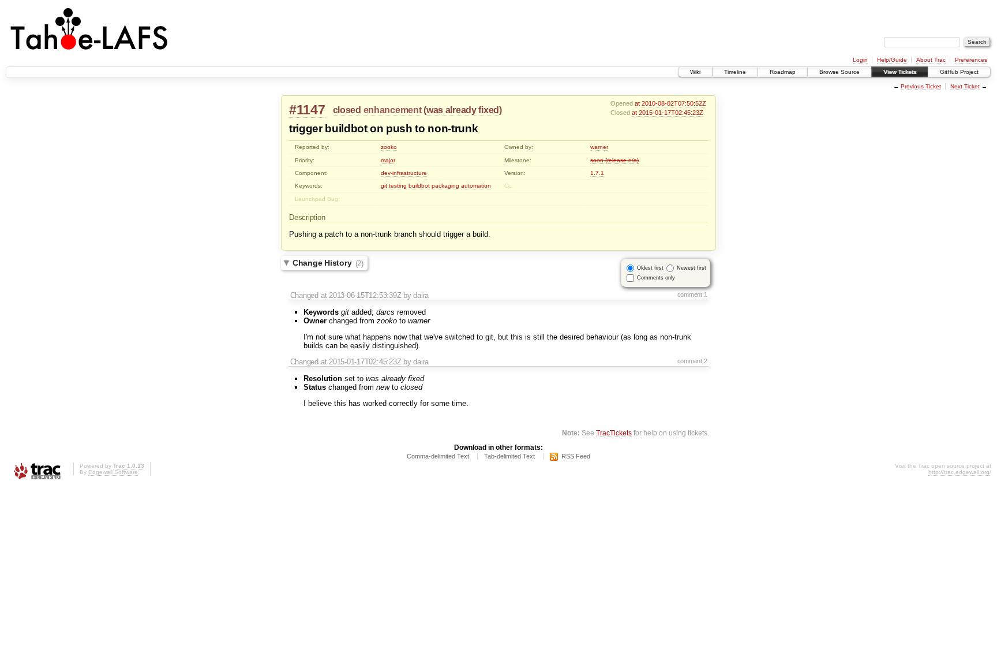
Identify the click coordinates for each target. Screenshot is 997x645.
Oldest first (650, 268)
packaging (445, 185)
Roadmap (783, 72)
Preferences (971, 60)
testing (398, 185)
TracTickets (614, 433)
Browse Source (839, 72)
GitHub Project (959, 72)
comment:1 (692, 294)
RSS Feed (575, 456)
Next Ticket (965, 86)
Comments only (656, 278)
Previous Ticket (921, 86)
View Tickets (899, 72)
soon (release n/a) (614, 160)
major (388, 160)
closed (347, 110)
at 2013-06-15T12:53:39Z (361, 295)
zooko (389, 147)
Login (860, 60)
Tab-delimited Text (509, 456)
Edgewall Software (113, 472)
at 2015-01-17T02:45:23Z (667, 112)
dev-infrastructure (404, 173)
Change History (328, 263)
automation (476, 185)
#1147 (307, 109)
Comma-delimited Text (438, 456)
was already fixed (462, 110)
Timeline (735, 72)
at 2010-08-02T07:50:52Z (670, 103)
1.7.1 (597, 173)
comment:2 (692, 360)
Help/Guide (892, 60)
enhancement (392, 110)
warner (599, 147)
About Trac (931, 60)
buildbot (419, 185)
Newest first (691, 268)
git (384, 185)
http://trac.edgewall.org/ (959, 472)
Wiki (695, 72)
